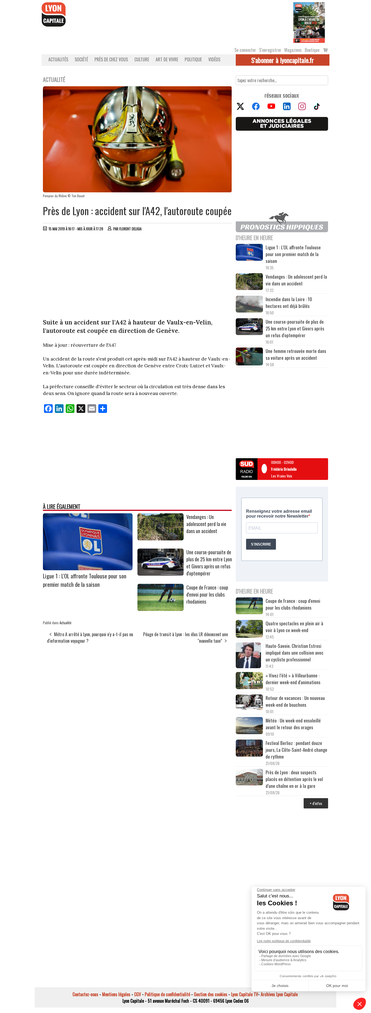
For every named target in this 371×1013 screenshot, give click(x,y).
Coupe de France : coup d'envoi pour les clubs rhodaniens (207, 594)
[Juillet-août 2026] (309, 22)
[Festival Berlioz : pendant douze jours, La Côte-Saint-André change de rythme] (249, 749)
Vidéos (214, 59)
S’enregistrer (270, 50)
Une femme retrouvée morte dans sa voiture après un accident (296, 354)
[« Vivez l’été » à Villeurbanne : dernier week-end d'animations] (249, 681)
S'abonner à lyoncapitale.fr (282, 60)
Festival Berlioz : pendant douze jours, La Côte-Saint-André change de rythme (296, 750)
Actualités (58, 59)
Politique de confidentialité (167, 994)
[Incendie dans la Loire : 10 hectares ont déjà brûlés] (249, 305)
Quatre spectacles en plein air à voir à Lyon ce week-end (294, 626)
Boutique (312, 50)
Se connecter (245, 50)
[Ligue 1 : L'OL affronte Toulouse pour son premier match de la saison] (88, 568)
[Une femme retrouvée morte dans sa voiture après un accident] (249, 357)
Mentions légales (116, 994)
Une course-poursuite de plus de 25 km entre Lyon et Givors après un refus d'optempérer (209, 563)
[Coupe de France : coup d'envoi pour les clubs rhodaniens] (160, 609)
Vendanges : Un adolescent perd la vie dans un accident (206, 523)
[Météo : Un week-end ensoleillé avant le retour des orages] (249, 726)
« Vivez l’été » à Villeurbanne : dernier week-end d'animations (293, 679)
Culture (141, 59)
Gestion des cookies (210, 994)
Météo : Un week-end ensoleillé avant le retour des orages (293, 724)
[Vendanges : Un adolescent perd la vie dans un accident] (160, 538)
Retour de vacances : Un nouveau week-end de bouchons (295, 701)
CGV (137, 994)
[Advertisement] (137, 276)
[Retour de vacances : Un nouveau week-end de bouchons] (249, 703)
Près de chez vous (111, 59)
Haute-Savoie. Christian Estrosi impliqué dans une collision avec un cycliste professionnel (294, 652)
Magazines (293, 50)
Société (81, 59)
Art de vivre (167, 59)
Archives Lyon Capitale (279, 994)
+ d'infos (316, 803)
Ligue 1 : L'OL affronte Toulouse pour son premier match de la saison (84, 580)
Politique (193, 59)
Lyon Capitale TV (244, 994)
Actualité (65, 622)
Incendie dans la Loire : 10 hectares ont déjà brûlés (289, 302)
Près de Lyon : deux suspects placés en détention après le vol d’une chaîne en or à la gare (294, 779)
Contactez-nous (85, 994)
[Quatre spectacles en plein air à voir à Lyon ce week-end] (249, 629)
